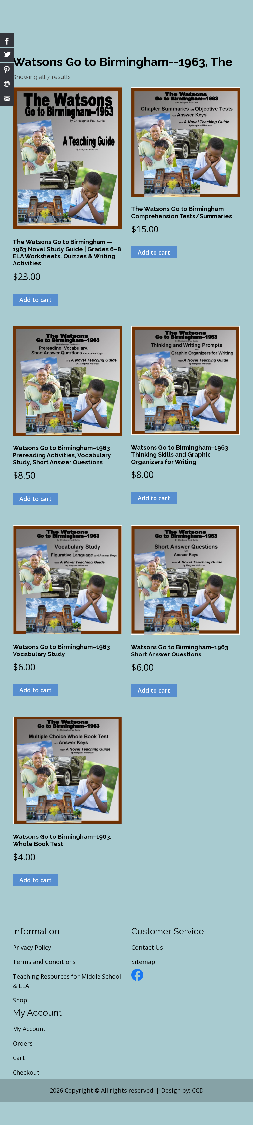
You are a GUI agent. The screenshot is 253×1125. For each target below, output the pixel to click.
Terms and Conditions (44, 962)
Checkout (26, 1072)
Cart (19, 1058)
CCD (198, 1090)
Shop (20, 1000)
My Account (29, 1029)
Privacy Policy (32, 947)
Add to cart (35, 300)
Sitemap (143, 962)
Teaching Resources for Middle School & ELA (67, 980)
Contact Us (147, 947)
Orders (23, 1043)
